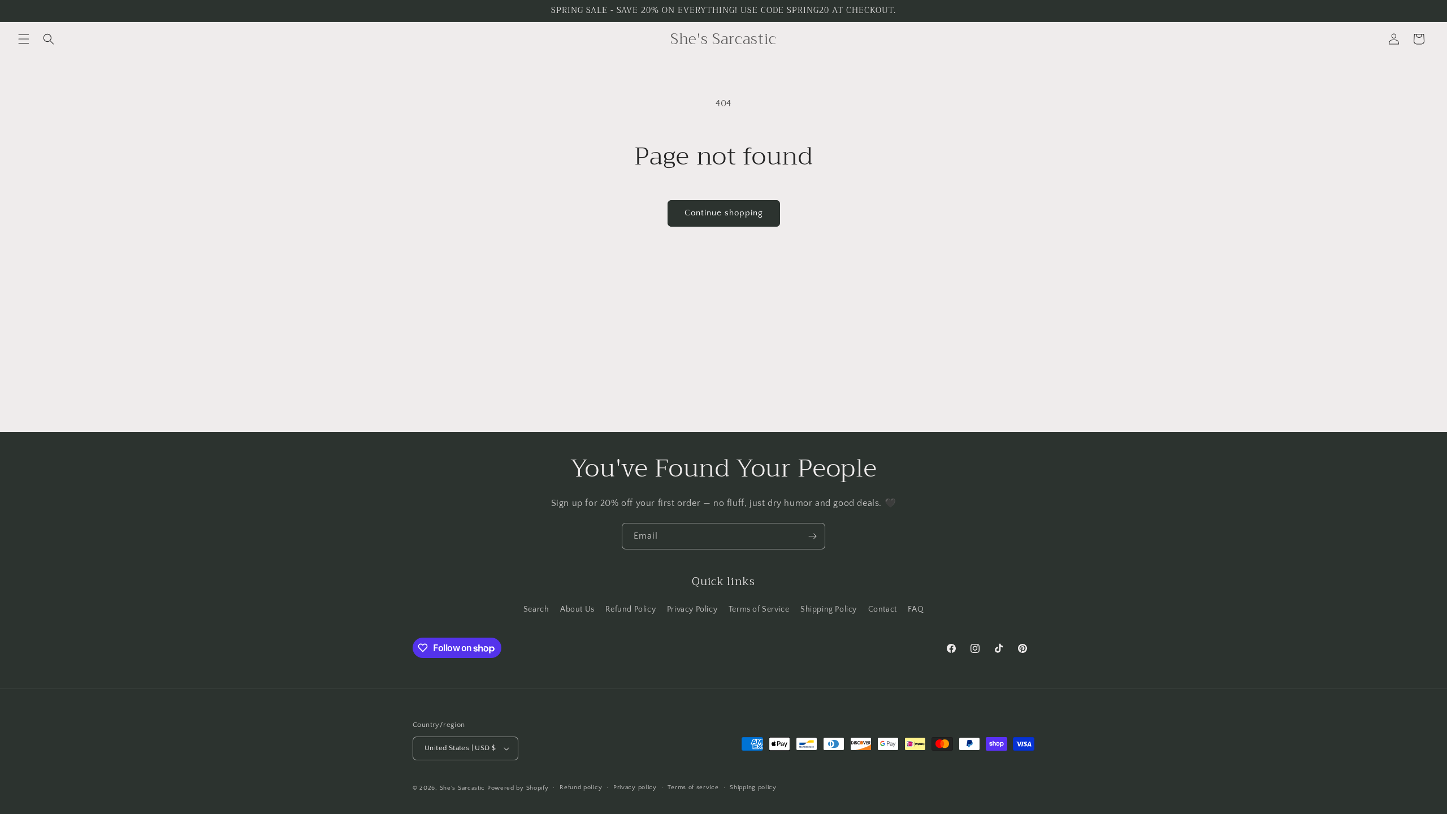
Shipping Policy (828, 609)
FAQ (916, 609)
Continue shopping (723, 213)
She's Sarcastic (463, 788)
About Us (577, 609)
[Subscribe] (812, 536)
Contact (882, 609)
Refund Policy (630, 609)
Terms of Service (759, 609)
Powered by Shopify (518, 788)
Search (536, 609)
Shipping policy (753, 787)
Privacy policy (635, 787)
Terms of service (693, 787)
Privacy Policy (692, 609)
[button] (23, 39)
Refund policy (581, 787)
